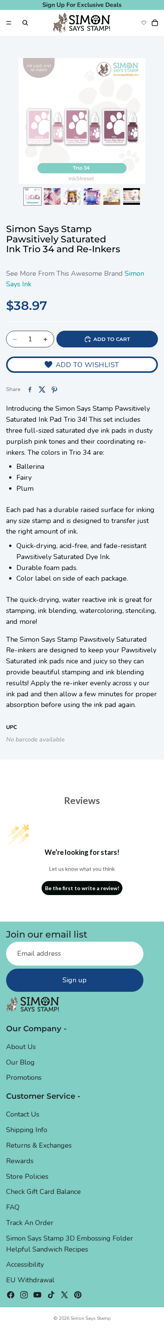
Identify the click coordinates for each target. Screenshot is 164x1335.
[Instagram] (24, 1294)
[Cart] (154, 22)
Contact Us (22, 1114)
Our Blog (20, 1062)
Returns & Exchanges (39, 1145)
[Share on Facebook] (29, 389)
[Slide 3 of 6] (72, 196)
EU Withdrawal (30, 1280)
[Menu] (9, 22)
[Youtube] (37, 1294)
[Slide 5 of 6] (111, 196)
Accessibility (25, 1264)
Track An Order (29, 1222)
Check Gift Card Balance (43, 1192)
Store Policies (27, 1176)
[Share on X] (42, 389)
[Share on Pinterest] (54, 389)
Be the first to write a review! (82, 888)
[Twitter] (64, 1294)
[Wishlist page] (143, 22)
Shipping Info (26, 1130)
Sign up (75, 980)
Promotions (24, 1077)
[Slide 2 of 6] (52, 196)
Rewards (20, 1160)
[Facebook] (10, 1294)
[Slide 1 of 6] (32, 196)
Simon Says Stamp (91, 1318)
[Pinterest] (77, 1294)
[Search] (25, 22)
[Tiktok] (51, 1294)
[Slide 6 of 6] (131, 196)
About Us (21, 1046)
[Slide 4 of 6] (92, 196)
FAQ (12, 1207)
